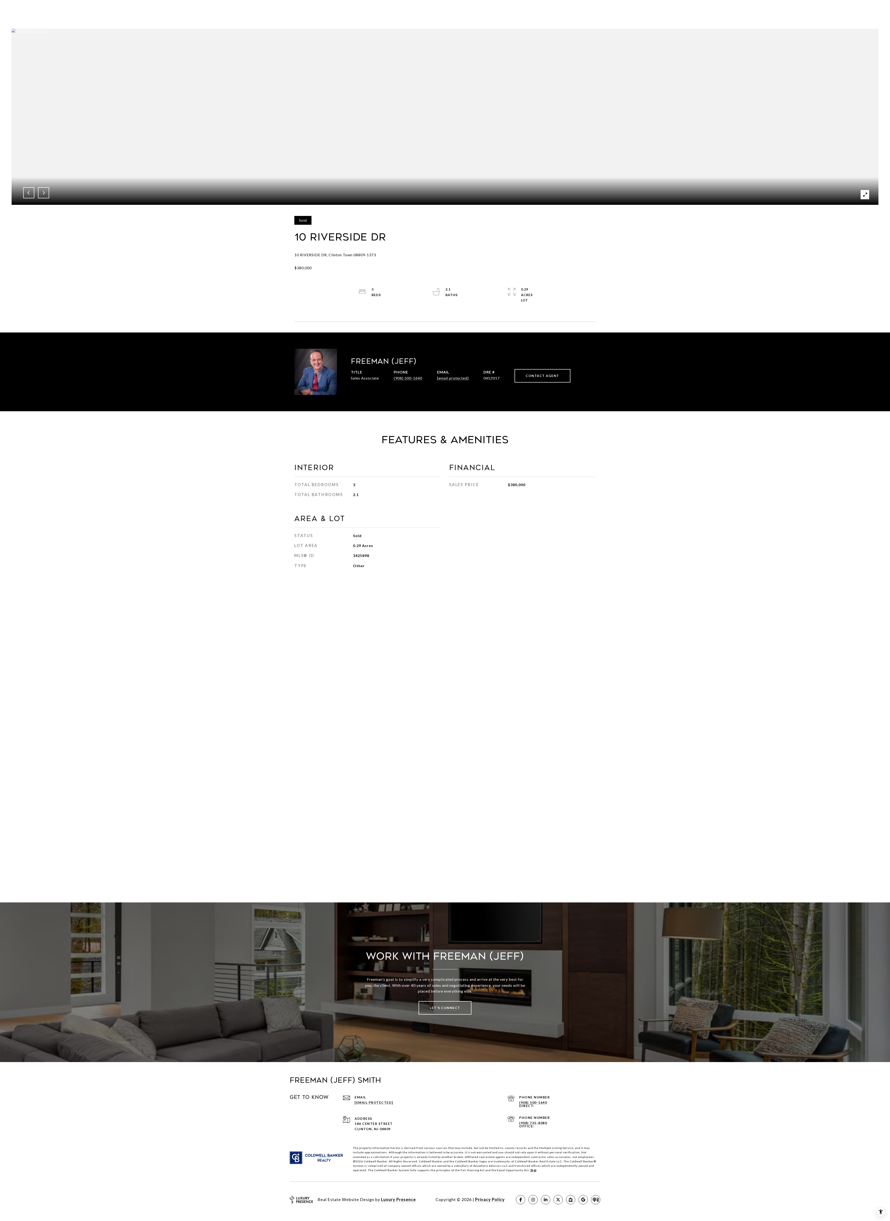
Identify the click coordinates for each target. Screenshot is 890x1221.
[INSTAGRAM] (533, 1199)
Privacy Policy (490, 1199)
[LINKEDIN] (545, 1199)
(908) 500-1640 (408, 378)
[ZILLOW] (570, 1199)
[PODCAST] (595, 1199)
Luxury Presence (398, 1199)
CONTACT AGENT (542, 376)
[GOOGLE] (583, 1199)
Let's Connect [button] (445, 1008)
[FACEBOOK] (520, 1199)
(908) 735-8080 (533, 1123)
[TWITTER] (558, 1199)
